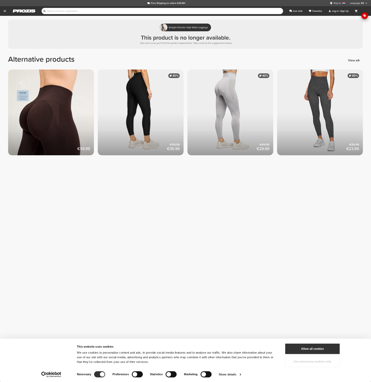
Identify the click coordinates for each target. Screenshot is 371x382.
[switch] (137, 374)
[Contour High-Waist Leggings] (322, 114)
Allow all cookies (312, 348)
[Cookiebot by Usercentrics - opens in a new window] (51, 374)
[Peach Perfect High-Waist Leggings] (232, 114)
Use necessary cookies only (312, 361)
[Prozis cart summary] (356, 11)
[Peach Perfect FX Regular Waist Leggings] (142, 114)
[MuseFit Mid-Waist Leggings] (53, 114)
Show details (227, 374)
